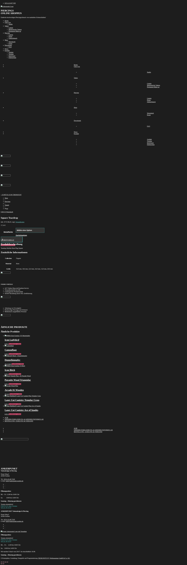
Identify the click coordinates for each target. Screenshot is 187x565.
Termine (11, 54)
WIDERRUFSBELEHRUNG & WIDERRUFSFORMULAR (24, 419)
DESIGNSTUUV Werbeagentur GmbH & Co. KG (54, 558)
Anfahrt (11, 52)
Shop (6, 40)
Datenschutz (12, 57)
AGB (6, 417)
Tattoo (7, 26)
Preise (10, 36)
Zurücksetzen (21, 235)
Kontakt (7, 50)
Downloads (8, 45)
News (6, 49)
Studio (11, 24)
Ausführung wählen (15, 344)
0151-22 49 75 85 (9, 479)
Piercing (7, 33)
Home (6, 21)
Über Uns (8, 22)
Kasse (10, 43)
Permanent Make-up (15, 31)
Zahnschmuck (13, 38)
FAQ (10, 47)
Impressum (12, 56)
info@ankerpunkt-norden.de (14, 481)
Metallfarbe (8, 232)
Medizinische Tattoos (15, 29)
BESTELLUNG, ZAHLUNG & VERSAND (19, 421)
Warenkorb (12, 42)
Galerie (11, 28)
